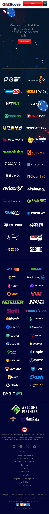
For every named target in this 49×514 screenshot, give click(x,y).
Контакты (24, 471)
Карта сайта (24, 475)
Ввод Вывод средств (24, 461)
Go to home (24, 41)
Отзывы (24, 468)
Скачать (24, 482)
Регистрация (25, 485)
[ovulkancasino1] (14, 446)
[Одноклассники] (21, 504)
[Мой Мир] (28, 504)
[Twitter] (25, 504)
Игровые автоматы (24, 455)
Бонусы (24, 465)
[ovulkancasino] (21, 446)
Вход (33, 3)
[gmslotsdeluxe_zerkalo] (34, 446)
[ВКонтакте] (17, 504)
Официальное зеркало (24, 478)
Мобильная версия (24, 458)
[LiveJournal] (32, 504)
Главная (24, 451)
